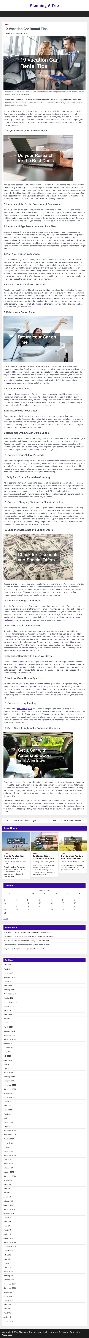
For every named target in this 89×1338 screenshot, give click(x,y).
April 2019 (7, 1160)
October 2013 (8, 1292)
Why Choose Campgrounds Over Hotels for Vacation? (23, 949)
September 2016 (9, 1247)
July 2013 (7, 1305)
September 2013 (9, 1296)
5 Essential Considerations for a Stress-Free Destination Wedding (28, 936)
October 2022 (8, 1093)
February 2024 (9, 1031)
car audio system (24, 708)
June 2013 (7, 1309)
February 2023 (9, 1077)
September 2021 (9, 1143)
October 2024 (8, 998)
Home (6, 25)
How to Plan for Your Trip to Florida (14, 857)
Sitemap (37, 1332)
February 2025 (9, 990)
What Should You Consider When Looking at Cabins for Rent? (26, 940)
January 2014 (8, 1280)
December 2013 (9, 1284)
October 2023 (8, 1044)
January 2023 (8, 1081)
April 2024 (7, 1023)
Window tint (19, 664)
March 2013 (8, 1321)
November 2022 (9, 1089)
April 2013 (7, 1317)
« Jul (5, 919)
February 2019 (8, 1168)
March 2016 (8, 1271)
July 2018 (7, 1184)
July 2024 (7, 1010)
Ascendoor (63, 1332)
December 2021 (9, 1131)
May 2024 (7, 1019)
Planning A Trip (44, 5)
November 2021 (9, 1135)
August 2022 (8, 1102)
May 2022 (7, 1114)
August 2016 (8, 1251)
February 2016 (8, 1276)
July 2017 (7, 1222)
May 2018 (7, 1193)
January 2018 (8, 1205)
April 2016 (7, 1267)
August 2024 (8, 1006)
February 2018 (8, 1201)
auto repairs (37, 803)
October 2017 (8, 1213)
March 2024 (8, 1027)
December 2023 (9, 1035)
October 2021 (8, 1139)
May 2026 (7, 969)
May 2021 (7, 1147)
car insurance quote (20, 394)
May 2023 (7, 1064)
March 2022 (8, 1122)
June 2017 (7, 1226)
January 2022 (8, 1126)
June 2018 (7, 1189)
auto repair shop (19, 650)
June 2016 (7, 1259)
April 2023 (7, 1068)
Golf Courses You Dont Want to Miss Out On (72, 857)
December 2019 (9, 1155)
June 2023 (7, 1060)
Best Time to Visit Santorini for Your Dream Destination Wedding (27, 932)
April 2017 (7, 1234)
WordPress (7, 1335)
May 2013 (7, 1313)
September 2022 (10, 1097)
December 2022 (9, 1085)
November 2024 (9, 994)
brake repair (35, 304)
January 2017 (8, 1238)
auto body (77, 793)
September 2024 (10, 1002)
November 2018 (9, 1176)
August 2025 (8, 981)
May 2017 (7, 1230)
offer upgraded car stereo (34, 686)
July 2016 (7, 1255)
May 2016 (7, 1263)
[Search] (85, 14)
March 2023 (8, 1073)
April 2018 (7, 1197)
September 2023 (10, 1048)
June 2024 (7, 1014)
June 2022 (7, 1110)
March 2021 (8, 1151)
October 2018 (8, 1180)
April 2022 (7, 1118)
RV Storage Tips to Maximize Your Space (43, 857)
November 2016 (9, 1242)
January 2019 (8, 1172)
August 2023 (8, 1052)
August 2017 (8, 1218)
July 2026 (7, 965)
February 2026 (9, 977)
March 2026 (8, 973)
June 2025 (7, 985)
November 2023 (9, 1039)
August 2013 (8, 1300)
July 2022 (7, 1106)
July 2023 (7, 1056)
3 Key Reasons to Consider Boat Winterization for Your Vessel (26, 945)
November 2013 (9, 1288)
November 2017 (9, 1209)
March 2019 (8, 1164)
